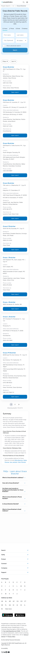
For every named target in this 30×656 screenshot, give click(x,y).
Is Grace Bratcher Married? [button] (10, 504)
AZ (13, 601)
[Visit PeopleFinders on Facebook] (6, 652)
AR (10, 601)
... (13, 5)
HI (13, 605)
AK (2, 601)
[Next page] (18, 404)
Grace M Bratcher (9, 353)
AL (6, 601)
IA (17, 605)
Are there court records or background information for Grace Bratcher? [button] (12, 490)
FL (6, 605)
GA (10, 605)
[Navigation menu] (27, 2)
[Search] (23, 2)
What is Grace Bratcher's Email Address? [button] (11, 510)
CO (21, 601)
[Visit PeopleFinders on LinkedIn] (5, 652)
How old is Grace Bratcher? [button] (10, 483)
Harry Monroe (22, 462)
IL (24, 605)
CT (25, 601)
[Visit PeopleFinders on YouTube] (9, 652)
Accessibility (4, 648)
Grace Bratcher (8, 67)
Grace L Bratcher (9, 317)
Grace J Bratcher (9, 257)
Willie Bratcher (18, 460)
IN (2, 609)
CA (17, 601)
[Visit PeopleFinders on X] (2, 652)
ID (21, 605)
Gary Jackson (13, 462)
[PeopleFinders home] (7, 2)
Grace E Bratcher (9, 226)
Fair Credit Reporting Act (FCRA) (11, 631)
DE (2, 605)
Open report (15, 92)
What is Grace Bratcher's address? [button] (13, 477)
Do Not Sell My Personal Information (10, 640)
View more (8, 609)
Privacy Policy (11, 636)
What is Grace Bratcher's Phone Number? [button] (12, 497)
